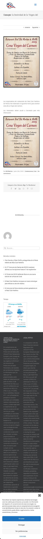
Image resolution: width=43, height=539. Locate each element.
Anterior (27, 27)
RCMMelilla (9, 171)
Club (35, 171)
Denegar (21, 525)
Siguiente (35, 27)
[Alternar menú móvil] (35, 4)
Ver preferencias (21, 531)
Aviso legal (22, 536)
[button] (39, 495)
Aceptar (21, 519)
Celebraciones (29, 171)
